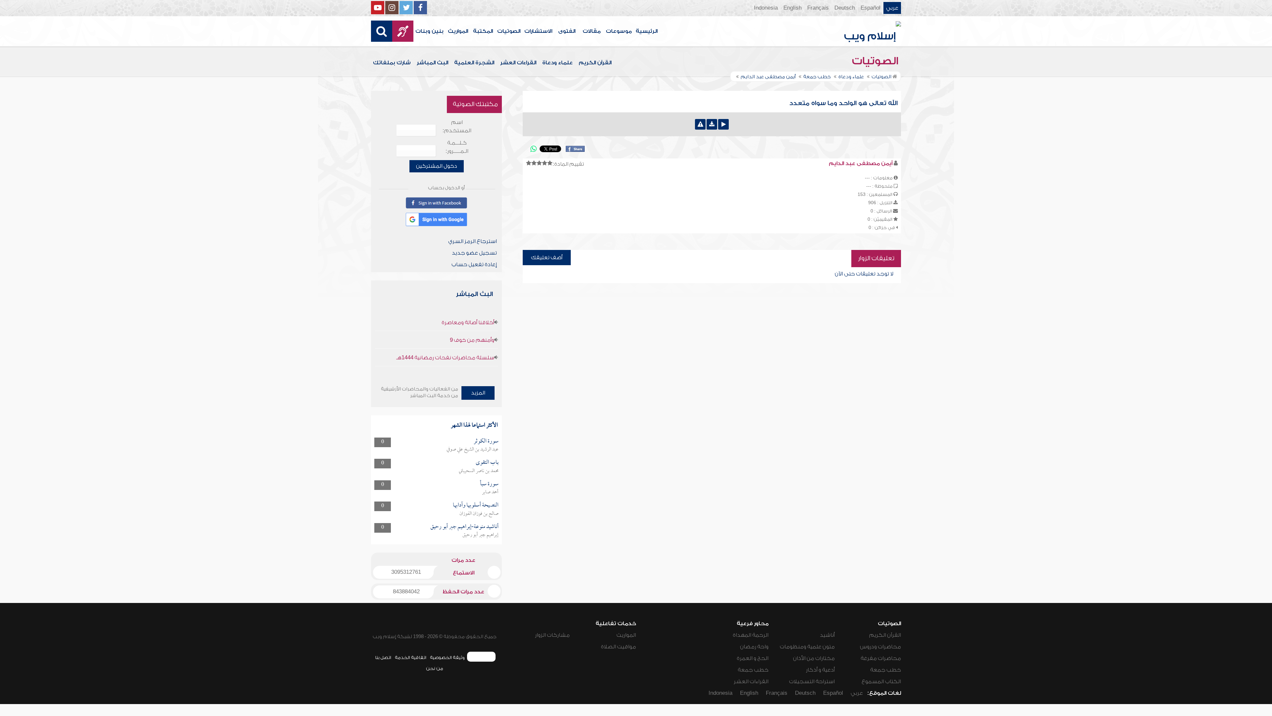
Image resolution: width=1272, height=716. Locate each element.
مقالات (592, 31)
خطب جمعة (885, 670)
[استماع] (723, 124)
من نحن (434, 668)
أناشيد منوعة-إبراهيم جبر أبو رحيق (464, 526)
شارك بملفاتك (392, 63)
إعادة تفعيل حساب (474, 265)
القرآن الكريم (595, 63)
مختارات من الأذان (814, 658)
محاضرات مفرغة (881, 658)
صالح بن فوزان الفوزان (479, 513)
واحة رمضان (754, 647)
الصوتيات (508, 31)
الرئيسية (647, 31)
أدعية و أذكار (820, 670)
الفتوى (566, 31)
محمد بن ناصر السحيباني (479, 471)
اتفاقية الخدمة (410, 657)
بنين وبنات (429, 31)
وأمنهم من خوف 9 (472, 340)
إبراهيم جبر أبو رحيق (480, 535)
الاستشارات (538, 31)
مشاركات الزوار (552, 635)
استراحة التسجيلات (812, 682)
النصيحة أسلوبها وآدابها (476, 505)
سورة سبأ (489, 484)
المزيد (478, 393)
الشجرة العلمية (474, 63)
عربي (892, 8)
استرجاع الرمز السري (472, 241)
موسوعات (619, 31)
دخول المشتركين (436, 166)
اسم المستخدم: (457, 126)
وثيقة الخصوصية (447, 657)
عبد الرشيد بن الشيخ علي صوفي (473, 449)
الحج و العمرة (752, 658)
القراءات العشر (518, 63)
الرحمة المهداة (750, 635)
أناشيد (827, 635)
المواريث (458, 31)
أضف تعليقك (546, 258)
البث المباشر (432, 63)
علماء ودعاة (557, 63)
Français (818, 8)
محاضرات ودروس (880, 647)
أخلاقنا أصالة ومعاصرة (468, 323)
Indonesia (766, 8)
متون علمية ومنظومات (807, 647)
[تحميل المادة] (712, 124)
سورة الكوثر (486, 441)
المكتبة (483, 31)
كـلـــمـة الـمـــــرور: (457, 147)
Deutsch (844, 8)
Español (870, 8)
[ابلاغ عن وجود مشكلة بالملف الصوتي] (700, 124)
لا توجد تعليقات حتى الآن (864, 274)
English (792, 8)
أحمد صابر (490, 492)
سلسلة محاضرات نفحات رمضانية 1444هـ (445, 358)
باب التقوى (487, 462)
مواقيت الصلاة (618, 647)
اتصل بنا (383, 657)
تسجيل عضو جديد (474, 253)
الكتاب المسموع (881, 682)
